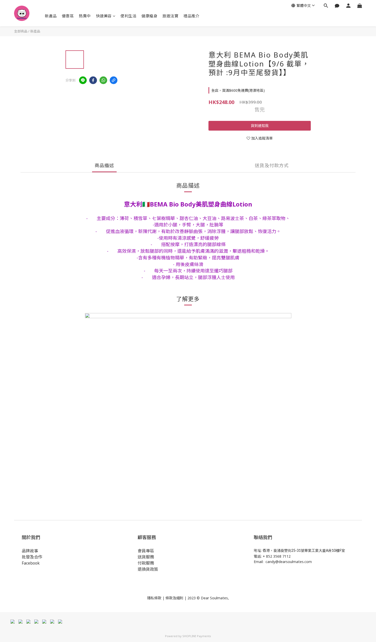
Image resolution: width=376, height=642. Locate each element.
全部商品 (20, 31)
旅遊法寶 (170, 15)
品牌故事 (30, 551)
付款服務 (146, 563)
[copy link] (113, 80)
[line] (83, 80)
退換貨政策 (148, 569)
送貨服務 (146, 557)
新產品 (51, 15)
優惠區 (68, 15)
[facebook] (93, 80)
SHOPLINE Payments (196, 636)
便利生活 (128, 15)
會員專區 (146, 551)
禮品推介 (191, 15)
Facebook (31, 563)
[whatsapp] (103, 80)
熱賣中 (85, 15)
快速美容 (104, 15)
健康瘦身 (149, 15)
